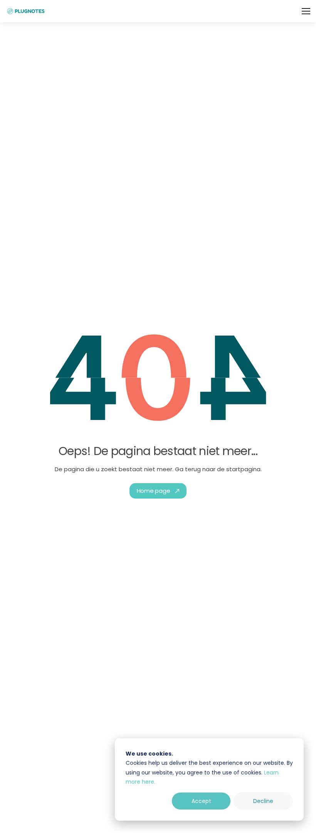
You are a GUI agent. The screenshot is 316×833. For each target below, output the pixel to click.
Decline (263, 801)
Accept (201, 801)
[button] (306, 11)
